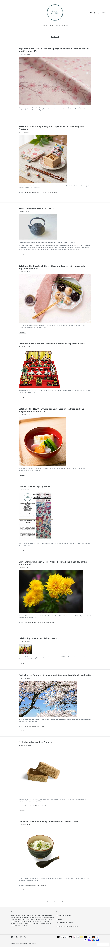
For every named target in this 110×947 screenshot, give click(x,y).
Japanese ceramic (30, 622)
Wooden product (53, 192)
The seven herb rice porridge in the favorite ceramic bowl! (49, 821)
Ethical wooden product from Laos (36, 742)
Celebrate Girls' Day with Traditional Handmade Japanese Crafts (52, 343)
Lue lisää (22, 115)
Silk (43, 726)
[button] (103, 944)
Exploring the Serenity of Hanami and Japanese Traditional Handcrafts (55, 675)
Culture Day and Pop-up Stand (34, 486)
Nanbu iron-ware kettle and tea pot (37, 208)
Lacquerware (41, 622)
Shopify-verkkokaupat (30, 943)
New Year (44, 192)
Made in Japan (36, 192)
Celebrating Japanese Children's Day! (38, 638)
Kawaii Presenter (19, 943)
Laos (33, 806)
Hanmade (28, 192)
